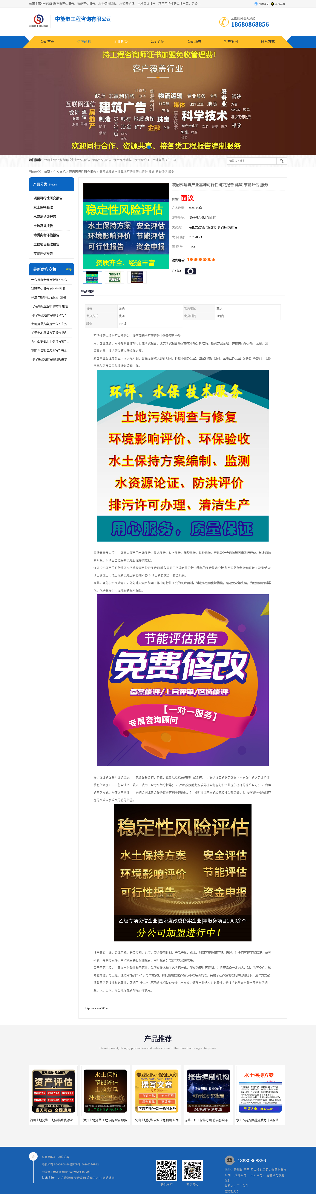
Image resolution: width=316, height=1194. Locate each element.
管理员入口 (94, 1178)
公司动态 (194, 41)
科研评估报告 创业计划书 (48, 288)
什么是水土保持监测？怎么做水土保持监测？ (51, 280)
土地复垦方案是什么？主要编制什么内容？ (51, 324)
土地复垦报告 (43, 226)
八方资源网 (65, 1178)
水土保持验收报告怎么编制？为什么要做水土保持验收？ (269, 1120)
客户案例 (231, 41)
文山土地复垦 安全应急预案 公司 (100, 1120)
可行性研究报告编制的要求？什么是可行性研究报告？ (51, 359)
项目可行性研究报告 (82, 171)
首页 (47, 171)
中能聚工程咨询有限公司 (57, 1172)
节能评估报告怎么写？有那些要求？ (51, 350)
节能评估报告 (43, 253)
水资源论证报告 (45, 216)
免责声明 (80, 1178)
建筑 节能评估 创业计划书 (48, 297)
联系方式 (268, 41)
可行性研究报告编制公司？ (49, 315)
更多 (69, 269)
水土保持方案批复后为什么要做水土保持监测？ (211, 1120)
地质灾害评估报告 (46, 235)
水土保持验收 (43, 207)
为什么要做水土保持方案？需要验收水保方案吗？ (51, 341)
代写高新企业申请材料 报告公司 (51, 306)
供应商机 (84, 41)
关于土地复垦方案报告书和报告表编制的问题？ (51, 332)
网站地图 (109, 1178)
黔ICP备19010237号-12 (84, 1164)
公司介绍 (157, 41)
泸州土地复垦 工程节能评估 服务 (49, 1120)
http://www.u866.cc (97, 1008)
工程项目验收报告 (46, 244)
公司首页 (47, 41)
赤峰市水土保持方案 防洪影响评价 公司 (154, 1120)
